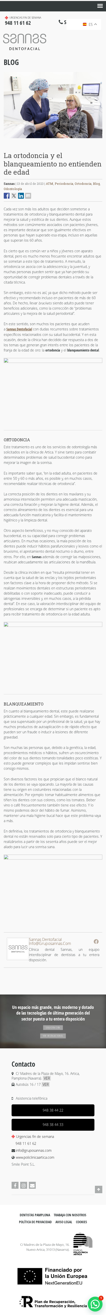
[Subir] (98, 1192)
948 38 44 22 (53, 1110)
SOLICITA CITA (53, 1027)
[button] (95, 1304)
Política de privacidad (35, 1222)
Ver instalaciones (53, 1035)
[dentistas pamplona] (82, 1244)
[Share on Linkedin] (21, 196)
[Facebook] (96, 941)
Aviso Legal (63, 1222)
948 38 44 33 (53, 1124)
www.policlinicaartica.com (35, 1157)
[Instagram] (23, 1185)
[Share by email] (28, 196)
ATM (49, 184)
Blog (11, 62)
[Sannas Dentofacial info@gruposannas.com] (18, 959)
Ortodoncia (83, 184)
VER (47, 1078)
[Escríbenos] (32, 1185)
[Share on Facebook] (7, 196)
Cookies (81, 1222)
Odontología (13, 189)
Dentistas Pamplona (35, 1215)
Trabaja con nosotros (70, 1215)
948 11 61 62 (26, 1143)
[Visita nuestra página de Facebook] (15, 1185)
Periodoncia (64, 184)
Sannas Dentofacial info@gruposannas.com (50, 941)
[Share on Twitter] (14, 196)
